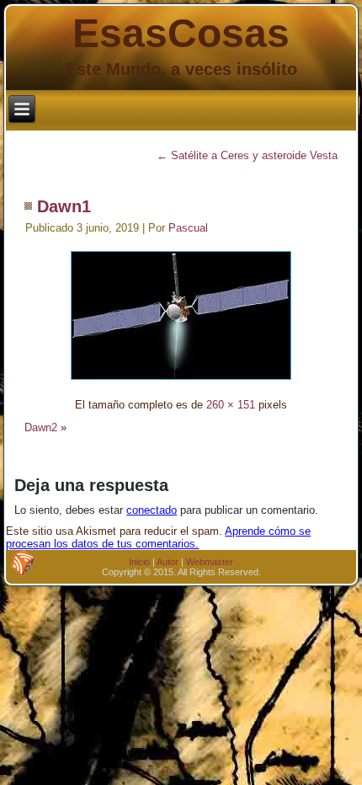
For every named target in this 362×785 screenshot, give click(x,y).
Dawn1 (64, 206)
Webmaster (209, 562)
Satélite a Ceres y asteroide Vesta (247, 155)
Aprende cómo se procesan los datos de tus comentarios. (158, 537)
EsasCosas (181, 33)
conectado (151, 510)
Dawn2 (40, 427)
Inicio (139, 562)
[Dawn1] (181, 382)
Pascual (188, 228)
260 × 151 (230, 404)
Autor (167, 562)
